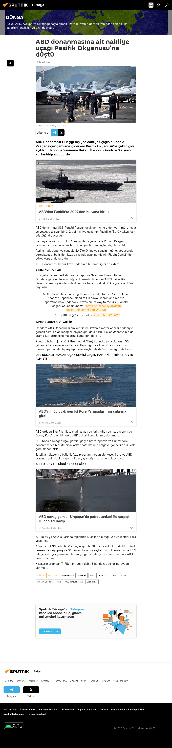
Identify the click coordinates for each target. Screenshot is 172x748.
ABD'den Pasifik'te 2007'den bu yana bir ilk (74, 211)
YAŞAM (74, 680)
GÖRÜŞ (95, 680)
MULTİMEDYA (120, 680)
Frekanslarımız (27, 709)
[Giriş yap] (158, 5)
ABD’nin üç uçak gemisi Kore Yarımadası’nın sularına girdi (82, 413)
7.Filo (59, 581)
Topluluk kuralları (87, 709)
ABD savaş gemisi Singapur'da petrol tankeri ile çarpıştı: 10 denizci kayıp (85, 518)
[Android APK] (13, 726)
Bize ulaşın (68, 709)
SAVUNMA (46, 206)
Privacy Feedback (37, 713)
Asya (123, 575)
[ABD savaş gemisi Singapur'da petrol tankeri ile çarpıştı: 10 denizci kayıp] (86, 490)
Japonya (101, 575)
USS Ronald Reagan (74, 581)
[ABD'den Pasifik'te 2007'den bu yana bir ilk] (86, 181)
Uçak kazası (92, 581)
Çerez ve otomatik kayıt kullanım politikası (122, 709)
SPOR (84, 680)
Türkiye (8, 680)
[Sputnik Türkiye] (16, 7)
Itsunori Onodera (45, 581)
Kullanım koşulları (48, 709)
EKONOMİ (46, 680)
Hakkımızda (10, 709)
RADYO (106, 680)
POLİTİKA (33, 680)
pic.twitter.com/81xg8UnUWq (86, 310)
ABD (92, 575)
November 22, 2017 (106, 315)
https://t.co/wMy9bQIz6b (103, 306)
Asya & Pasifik (67, 575)
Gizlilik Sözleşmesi (14, 713)
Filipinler (113, 575)
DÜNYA (40, 575)
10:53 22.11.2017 (44, 61)
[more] (131, 218)
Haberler (82, 575)
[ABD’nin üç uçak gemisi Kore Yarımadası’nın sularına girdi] (86, 385)
